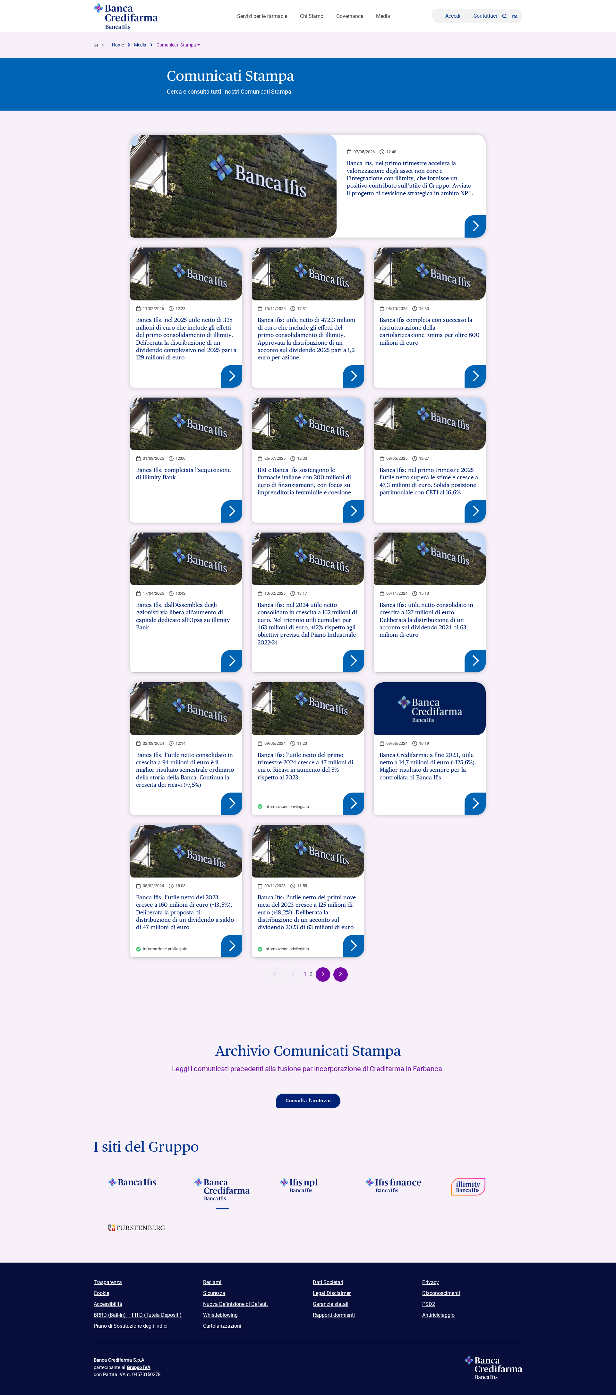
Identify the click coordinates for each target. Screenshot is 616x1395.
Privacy (430, 1282)
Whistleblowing (220, 1315)
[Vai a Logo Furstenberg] (136, 1233)
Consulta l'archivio (308, 1101)
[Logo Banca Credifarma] (144, 16)
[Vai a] (308, 1189)
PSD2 (428, 1304)
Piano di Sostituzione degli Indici (130, 1326)
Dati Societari (328, 1282)
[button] (504, 16)
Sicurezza (214, 1293)
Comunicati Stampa (176, 44)
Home (118, 44)
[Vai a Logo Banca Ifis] (136, 1189)
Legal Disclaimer (332, 1293)
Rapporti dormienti (334, 1315)
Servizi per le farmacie (262, 16)
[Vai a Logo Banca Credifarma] (222, 1189)
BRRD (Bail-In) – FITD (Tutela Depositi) (138, 1315)
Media (383, 16)
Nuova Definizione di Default (235, 1304)
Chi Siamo (311, 16)
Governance (349, 16)
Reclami (212, 1282)
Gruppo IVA (138, 1367)
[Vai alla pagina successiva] (323, 974)
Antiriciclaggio (438, 1315)
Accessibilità (108, 1304)
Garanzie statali (330, 1304)
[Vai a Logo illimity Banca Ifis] (479, 1189)
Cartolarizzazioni (222, 1326)
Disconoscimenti (441, 1293)
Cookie (101, 1293)
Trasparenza (108, 1282)
